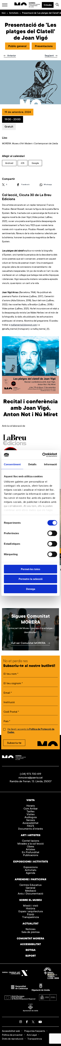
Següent (49, 56)
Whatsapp (48, 185)
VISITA (30, 800)
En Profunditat (30, 852)
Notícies (30, 929)
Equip (30, 914)
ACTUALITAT (30, 923)
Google (35, 163)
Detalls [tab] (32, 464)
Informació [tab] (50, 464)
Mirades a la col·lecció (30, 843)
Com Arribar (31, 808)
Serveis (30, 820)
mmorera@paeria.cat (30, 777)
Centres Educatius (30, 885)
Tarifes (30, 811)
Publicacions (30, 855)
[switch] (52, 533)
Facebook (25, 185)
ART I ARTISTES (30, 835)
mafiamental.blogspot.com (24, 325)
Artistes (30, 849)
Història (30, 908)
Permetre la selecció (31, 579)
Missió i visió (30, 905)
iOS (22, 163)
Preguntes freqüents (34, 1031)
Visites (31, 814)
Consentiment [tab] (12, 464)
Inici (4, 13)
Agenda (30, 873)
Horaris (30, 806)
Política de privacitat (12, 1035)
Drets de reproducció (12, 1039)
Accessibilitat (30, 823)
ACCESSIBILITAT (30, 944)
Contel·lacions (30, 841)
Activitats (13, 13)
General (30, 888)
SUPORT (30, 956)
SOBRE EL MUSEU (30, 900)
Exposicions (31, 867)
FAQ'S (30, 826)
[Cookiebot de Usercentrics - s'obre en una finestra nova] (43, 455)
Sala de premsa (30, 932)
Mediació (30, 891)
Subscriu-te (14, 743)
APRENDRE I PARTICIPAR (30, 879)
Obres (30, 846)
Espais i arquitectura (30, 911)
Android (9, 163)
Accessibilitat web (11, 1031)
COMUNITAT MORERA (30, 938)
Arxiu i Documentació (30, 893)
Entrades (48, 5)
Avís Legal (32, 1035)
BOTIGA (31, 950)
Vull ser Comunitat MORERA (28, 643)
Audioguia (31, 817)
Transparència (30, 917)
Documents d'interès (30, 829)
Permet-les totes (30, 569)
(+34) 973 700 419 (30, 774)
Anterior (11, 56)
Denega (30, 588)
